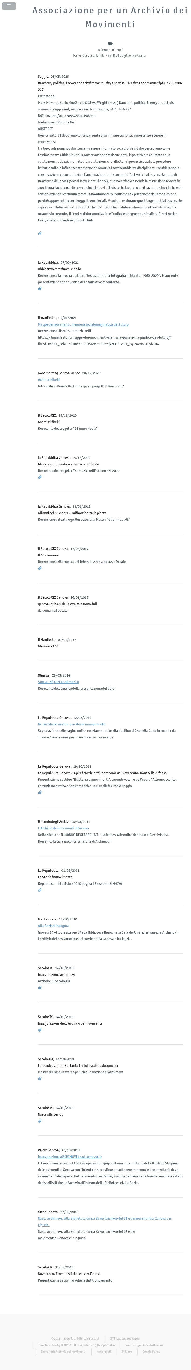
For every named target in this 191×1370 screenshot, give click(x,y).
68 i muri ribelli (49, 379)
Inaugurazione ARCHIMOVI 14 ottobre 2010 (70, 1156)
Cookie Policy (151, 1352)
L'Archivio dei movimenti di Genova (63, 828)
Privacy (127, 1352)
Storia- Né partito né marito (58, 682)
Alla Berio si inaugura (53, 926)
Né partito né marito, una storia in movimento (71, 724)
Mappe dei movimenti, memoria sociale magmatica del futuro (83, 324)
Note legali (104, 1352)
